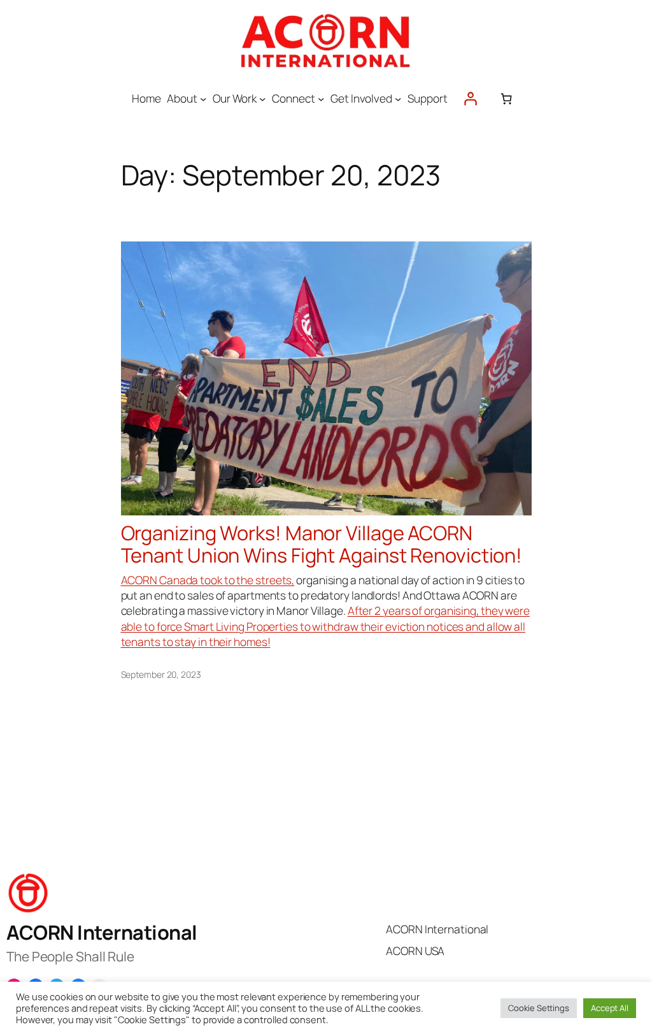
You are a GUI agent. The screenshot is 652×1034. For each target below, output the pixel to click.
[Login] (469, 98)
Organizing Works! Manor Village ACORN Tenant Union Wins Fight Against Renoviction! (322, 544)
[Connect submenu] (321, 98)
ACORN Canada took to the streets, (208, 579)
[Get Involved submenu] (398, 98)
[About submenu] (203, 98)
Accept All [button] (609, 1008)
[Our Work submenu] (262, 98)
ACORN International (101, 932)
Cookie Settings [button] (538, 1008)
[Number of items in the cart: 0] (506, 98)
